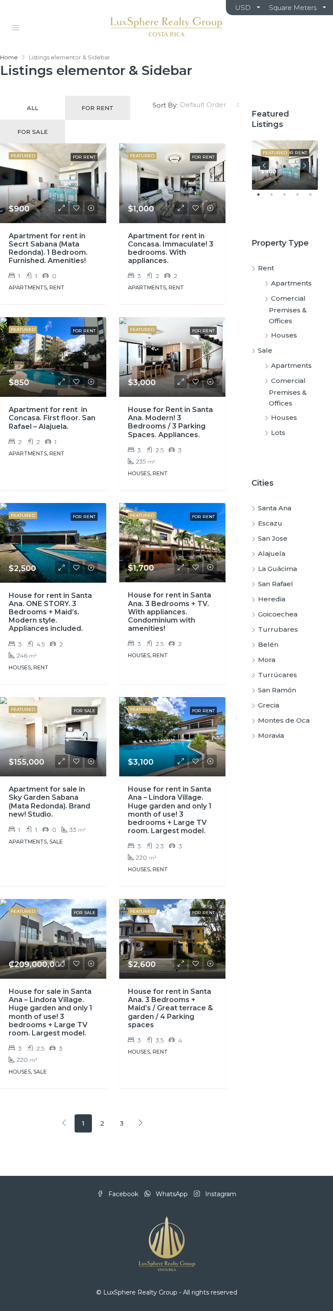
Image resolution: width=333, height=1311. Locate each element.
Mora (266, 660)
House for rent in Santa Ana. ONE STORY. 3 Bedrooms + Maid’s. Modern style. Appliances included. (50, 612)
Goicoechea (277, 614)
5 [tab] (314, 198)
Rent (266, 268)
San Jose (272, 538)
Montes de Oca (284, 720)
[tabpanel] (285, 165)
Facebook (123, 1194)
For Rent (98, 107)
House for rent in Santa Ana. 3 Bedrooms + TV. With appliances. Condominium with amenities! (169, 612)
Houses (284, 335)
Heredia (271, 599)
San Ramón (277, 690)
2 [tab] (275, 198)
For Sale (32, 131)
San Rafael (275, 584)
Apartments (291, 283)
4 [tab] (301, 198)
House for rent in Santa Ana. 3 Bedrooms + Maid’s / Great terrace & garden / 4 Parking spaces (170, 1008)
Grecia (268, 705)
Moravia (271, 735)
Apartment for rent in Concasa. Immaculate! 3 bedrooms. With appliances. (170, 248)
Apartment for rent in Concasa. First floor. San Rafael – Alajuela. (52, 418)
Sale (265, 350)
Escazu (270, 523)
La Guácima (277, 569)
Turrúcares (277, 675)
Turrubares (278, 629)
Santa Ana (274, 508)
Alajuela (271, 553)
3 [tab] (288, 198)
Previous (264, 165)
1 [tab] (262, 198)
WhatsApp (171, 1194)
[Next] (140, 1123)
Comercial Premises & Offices (288, 309)
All (32, 107)
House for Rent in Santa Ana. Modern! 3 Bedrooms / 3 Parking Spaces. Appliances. (170, 422)
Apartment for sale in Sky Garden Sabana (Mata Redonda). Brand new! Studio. (49, 801)
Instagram (219, 1194)
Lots (278, 432)
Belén (268, 644)
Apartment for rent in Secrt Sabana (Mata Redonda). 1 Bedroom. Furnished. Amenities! (48, 248)
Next (304, 165)
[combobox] (210, 105)
